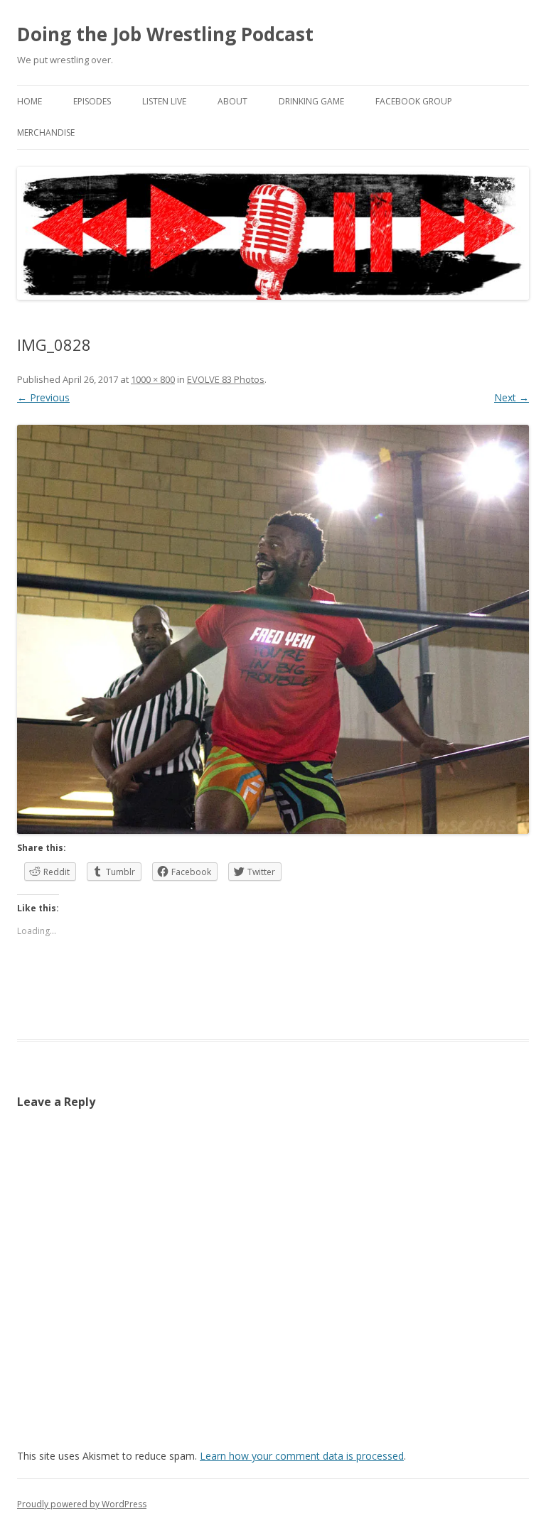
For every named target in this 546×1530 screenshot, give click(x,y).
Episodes (92, 101)
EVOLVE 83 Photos (225, 379)
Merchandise (46, 132)
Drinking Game (311, 101)
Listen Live (164, 101)
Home (29, 101)
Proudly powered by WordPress (81, 1504)
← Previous (43, 397)
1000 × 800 (153, 379)
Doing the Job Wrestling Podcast (165, 34)
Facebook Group (413, 101)
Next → (511, 397)
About (232, 101)
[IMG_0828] (273, 629)
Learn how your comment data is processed (302, 1456)
